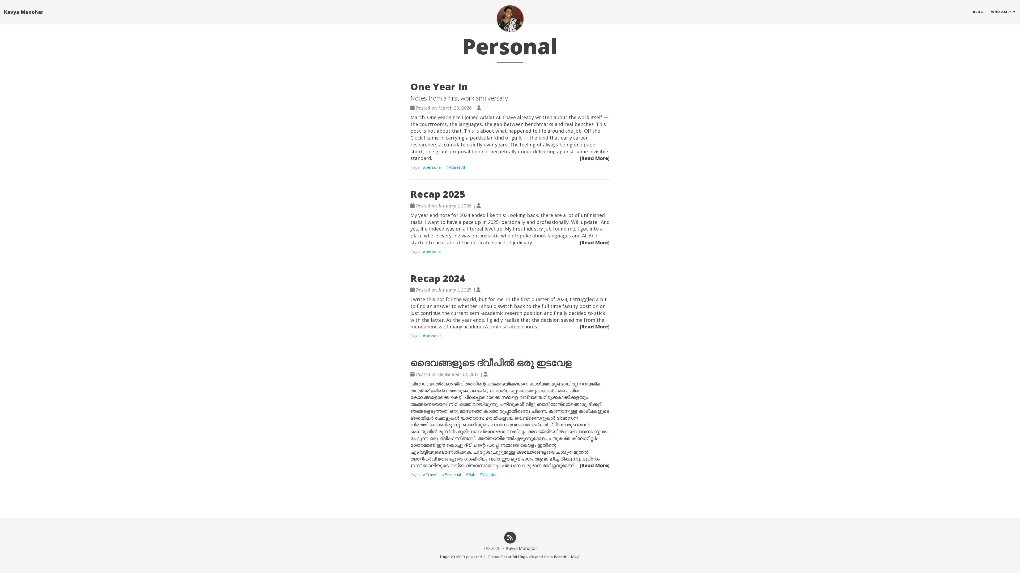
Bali (471, 474)
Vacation (490, 474)
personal (433, 167)
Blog (978, 12)
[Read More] (595, 158)
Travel (431, 474)
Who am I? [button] (1001, 12)
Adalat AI (457, 167)
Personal (453, 474)
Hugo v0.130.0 (452, 556)
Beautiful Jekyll (567, 556)
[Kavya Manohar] (510, 18)
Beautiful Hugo (514, 556)
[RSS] (510, 537)
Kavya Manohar (23, 12)
